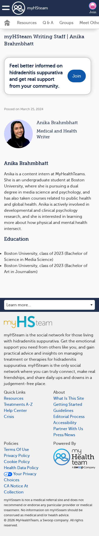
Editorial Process (69, 416)
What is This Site (68, 398)
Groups (66, 23)
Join (92, 12)
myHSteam (37, 8)
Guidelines (63, 410)
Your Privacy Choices (20, 477)
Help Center (15, 410)
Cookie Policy (17, 462)
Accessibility (64, 422)
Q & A (48, 23)
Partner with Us (68, 429)
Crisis (9, 416)
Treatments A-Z (18, 404)
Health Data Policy (21, 468)
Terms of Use (16, 449)
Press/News (64, 435)
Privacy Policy (17, 455)
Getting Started (67, 404)
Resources (27, 23)
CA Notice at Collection (16, 489)
